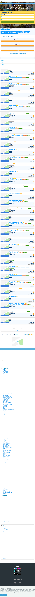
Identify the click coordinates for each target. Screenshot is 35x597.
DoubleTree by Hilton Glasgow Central (15, 222)
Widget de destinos (17, 584)
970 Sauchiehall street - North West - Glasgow (16, 77)
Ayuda (17, 580)
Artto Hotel (11, 134)
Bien (11, 86)
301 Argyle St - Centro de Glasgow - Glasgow (15, 289)
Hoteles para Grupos (17, 582)
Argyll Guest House (12, 76)
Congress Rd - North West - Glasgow (14, 252)
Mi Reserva (17, 575)
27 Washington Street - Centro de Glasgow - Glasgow (17, 282)
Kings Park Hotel (12, 127)
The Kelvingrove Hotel (13, 83)
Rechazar (11, 594)
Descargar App (17, 583)
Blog (17, 578)
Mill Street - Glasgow (12, 128)
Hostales (8, 29)
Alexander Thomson (12, 105)
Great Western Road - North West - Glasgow (15, 230)
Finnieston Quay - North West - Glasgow (15, 201)
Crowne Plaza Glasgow (13, 251)
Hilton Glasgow (11, 274)
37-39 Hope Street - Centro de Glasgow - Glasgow (16, 135)
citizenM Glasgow (12, 266)
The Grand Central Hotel (13, 215)
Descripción (27, 77)
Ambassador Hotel (12, 149)
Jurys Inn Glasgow (12, 207)
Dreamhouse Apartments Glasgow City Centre (17, 303)
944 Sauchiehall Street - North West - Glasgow (16, 84)
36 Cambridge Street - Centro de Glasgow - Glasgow (16, 223)
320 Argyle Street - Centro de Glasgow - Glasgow (16, 106)
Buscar (17, 22)
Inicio (1, 28)
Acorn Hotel (11, 156)
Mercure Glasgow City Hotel (14, 237)
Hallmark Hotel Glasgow (13, 281)
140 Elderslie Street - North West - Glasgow (15, 157)
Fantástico (12, 100)
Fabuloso (12, 159)
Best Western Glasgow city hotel (14, 193)
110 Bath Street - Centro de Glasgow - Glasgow (16, 245)
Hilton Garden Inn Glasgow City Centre (15, 200)
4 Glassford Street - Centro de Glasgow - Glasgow (16, 311)
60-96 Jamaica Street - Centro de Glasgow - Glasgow (17, 208)
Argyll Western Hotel (12, 171)
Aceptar (3, 594)
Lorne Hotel (11, 178)
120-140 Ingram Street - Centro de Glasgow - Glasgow (17, 304)
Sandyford (11, 112)
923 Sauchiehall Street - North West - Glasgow (16, 179)
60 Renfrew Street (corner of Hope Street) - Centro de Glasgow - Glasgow (19, 267)
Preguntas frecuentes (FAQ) (17, 579)
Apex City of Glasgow (12, 244)
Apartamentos (3, 29)
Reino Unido (4, 28)
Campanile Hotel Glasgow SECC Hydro (15, 185)
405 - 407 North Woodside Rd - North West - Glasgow (17, 164)
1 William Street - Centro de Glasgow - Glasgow (16, 275)
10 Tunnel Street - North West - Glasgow (15, 186)
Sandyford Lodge (12, 120)
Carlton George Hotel (12, 296)
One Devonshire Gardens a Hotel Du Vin (15, 318)
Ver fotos (5, 73)
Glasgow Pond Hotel (12, 229)
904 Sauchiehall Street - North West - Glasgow (16, 113)
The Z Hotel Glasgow (12, 98)
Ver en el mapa (24, 77)
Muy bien (12, 71)
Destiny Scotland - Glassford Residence (15, 310)
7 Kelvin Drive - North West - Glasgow (14, 150)
